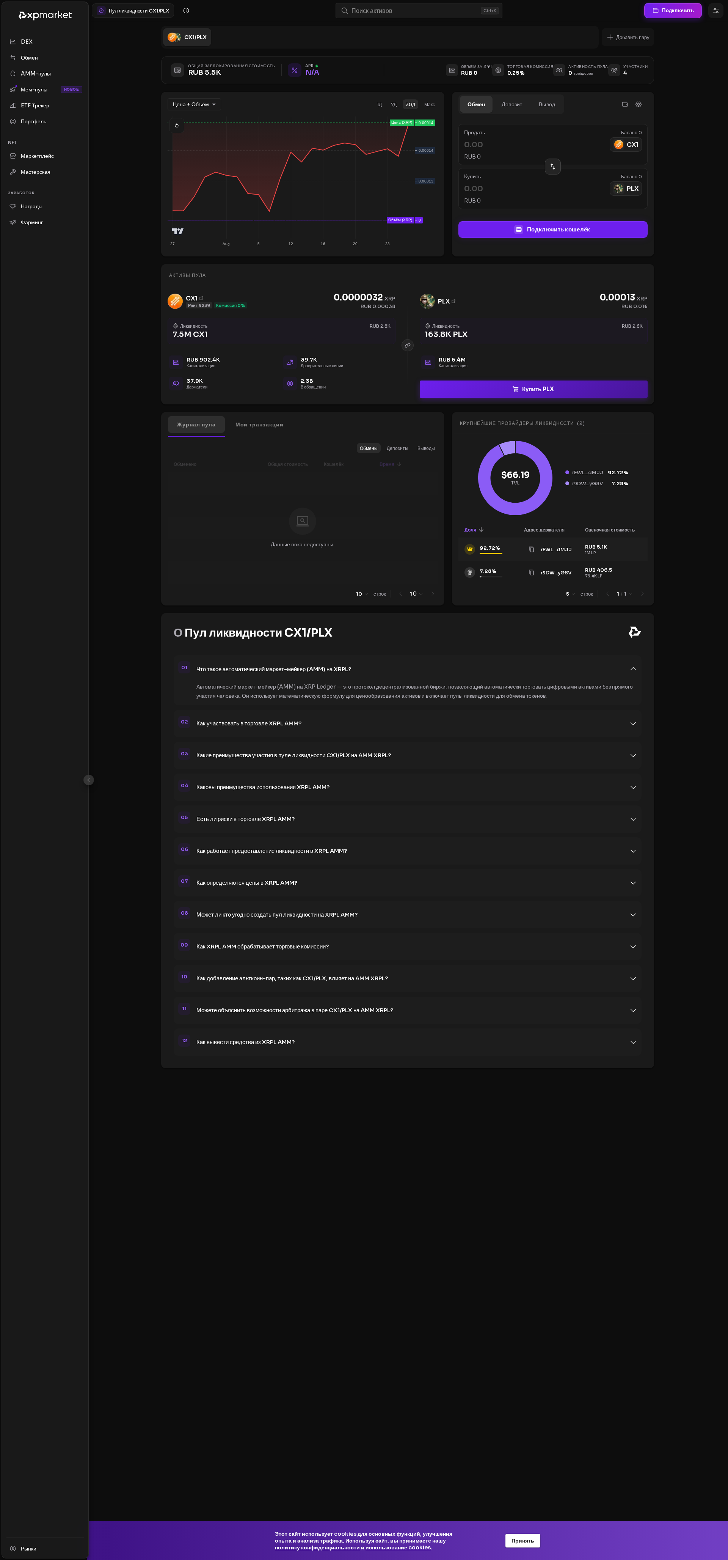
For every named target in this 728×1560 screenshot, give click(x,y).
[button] (628, 37)
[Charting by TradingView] (178, 231)
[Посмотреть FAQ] (186, 10)
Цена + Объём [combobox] (191, 104)
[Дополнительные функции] (638, 104)
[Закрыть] (88, 780)
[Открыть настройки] (715, 10)
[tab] (476, 104)
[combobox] (414, 11)
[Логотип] (45, 15)
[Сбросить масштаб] (176, 125)
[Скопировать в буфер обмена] (531, 549)
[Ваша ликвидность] (625, 104)
